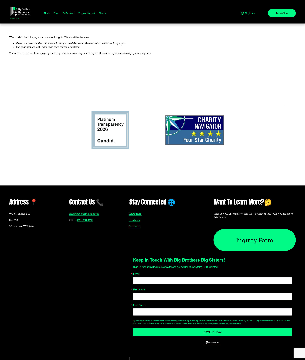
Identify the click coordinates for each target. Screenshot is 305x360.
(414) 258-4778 (85, 220)
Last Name (139, 305)
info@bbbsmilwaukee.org (84, 213)
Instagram (135, 213)
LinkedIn (134, 226)
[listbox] (248, 13)
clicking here (57, 53)
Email (136, 274)
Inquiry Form (254, 240)
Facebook (134, 220)
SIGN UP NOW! (213, 332)
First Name (139, 289)
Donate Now (282, 13)
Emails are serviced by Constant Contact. (226, 323)
